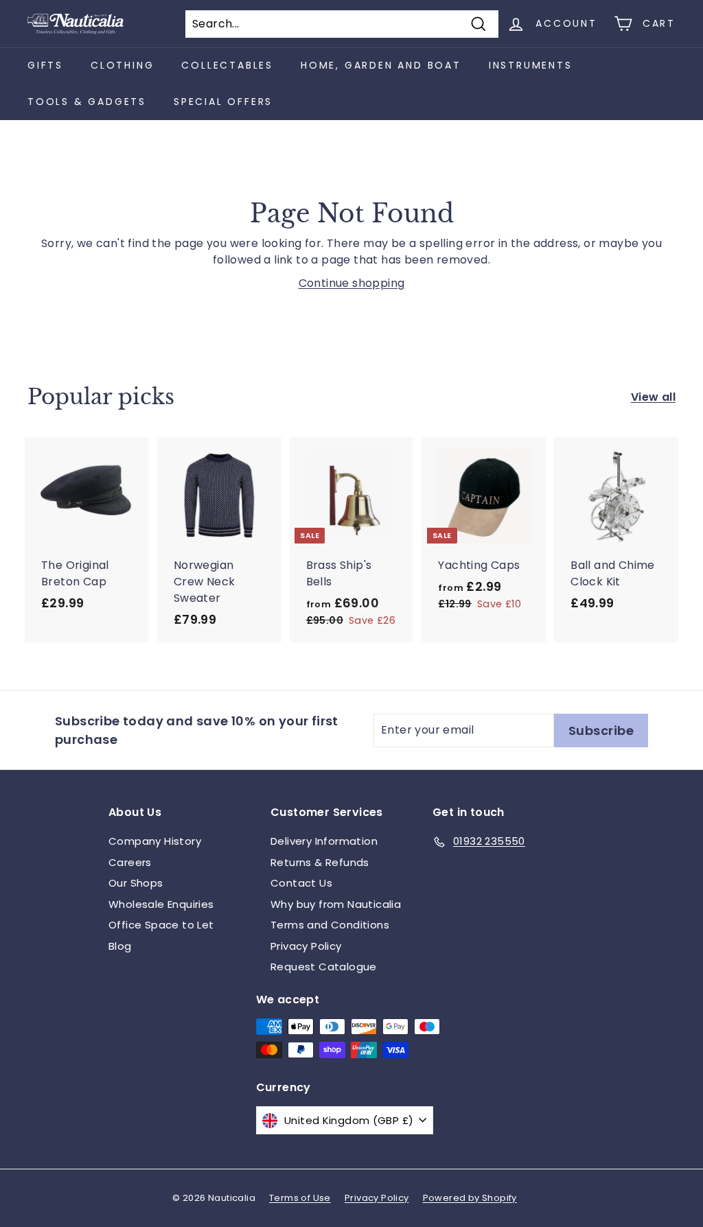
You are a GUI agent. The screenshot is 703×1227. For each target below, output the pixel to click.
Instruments (531, 65)
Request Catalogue (323, 966)
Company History (154, 841)
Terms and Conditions (329, 925)
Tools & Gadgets (86, 101)
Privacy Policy (306, 946)
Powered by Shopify (470, 1197)
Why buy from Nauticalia (335, 904)
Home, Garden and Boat (381, 65)
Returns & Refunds (319, 862)
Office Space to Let (161, 925)
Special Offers (223, 101)
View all (653, 397)
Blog (120, 946)
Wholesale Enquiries (161, 904)
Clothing (122, 65)
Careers (130, 862)
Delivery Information (324, 841)
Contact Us (301, 883)
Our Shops (135, 883)
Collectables (227, 65)
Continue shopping (352, 283)
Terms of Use (300, 1197)
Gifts (45, 65)
